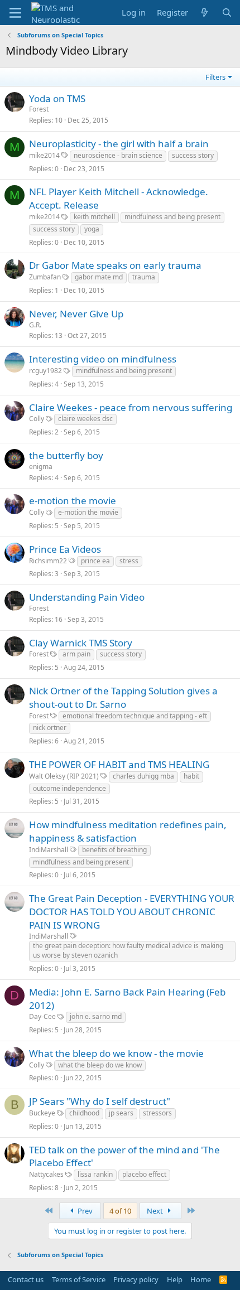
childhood (84, 1113)
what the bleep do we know (100, 1065)
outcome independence (69, 788)
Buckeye (42, 1113)
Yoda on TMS (57, 98)
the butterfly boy (66, 455)
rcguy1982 (45, 370)
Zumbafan (45, 277)
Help (175, 1279)
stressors (157, 1113)
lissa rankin (95, 1174)
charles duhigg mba (143, 776)
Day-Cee (42, 1016)
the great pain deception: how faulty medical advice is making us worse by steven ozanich (128, 950)
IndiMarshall (48, 849)
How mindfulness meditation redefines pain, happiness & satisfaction (128, 831)
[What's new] (204, 12)
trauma (143, 277)
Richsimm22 (48, 561)
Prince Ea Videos (65, 549)
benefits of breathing (114, 849)
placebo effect (144, 1174)
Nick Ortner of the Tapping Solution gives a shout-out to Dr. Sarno (123, 697)
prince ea (95, 561)
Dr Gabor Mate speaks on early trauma (115, 265)
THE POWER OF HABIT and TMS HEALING (119, 764)
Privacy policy (136, 1279)
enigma (40, 466)
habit (191, 776)
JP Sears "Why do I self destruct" (99, 1101)
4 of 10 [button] (120, 1211)
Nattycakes (46, 1174)
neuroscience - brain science (118, 155)
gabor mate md (99, 277)
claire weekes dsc (85, 418)
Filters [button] (215, 77)
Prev (84, 1211)
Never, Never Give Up (76, 313)
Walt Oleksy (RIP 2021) (64, 776)
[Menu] (15, 13)
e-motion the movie (72, 500)
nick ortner (49, 727)
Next (156, 1211)
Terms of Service (78, 1279)
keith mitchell (94, 216)
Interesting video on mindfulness (102, 358)
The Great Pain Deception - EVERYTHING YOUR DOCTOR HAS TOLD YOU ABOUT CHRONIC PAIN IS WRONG (131, 911)
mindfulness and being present (172, 216)
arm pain (76, 654)
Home (200, 1279)
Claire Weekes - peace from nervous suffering (130, 407)
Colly (36, 418)
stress (128, 561)
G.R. (35, 325)
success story (193, 155)
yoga (91, 229)
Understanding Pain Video (87, 597)
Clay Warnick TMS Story (80, 642)
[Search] (227, 12)
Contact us (26, 1279)
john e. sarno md (96, 1016)
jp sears (121, 1113)
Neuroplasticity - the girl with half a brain (119, 143)
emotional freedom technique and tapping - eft (135, 716)
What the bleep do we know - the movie (116, 1053)
